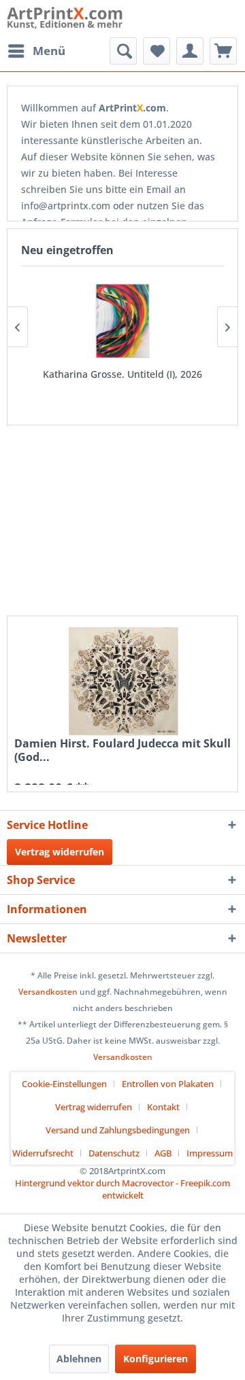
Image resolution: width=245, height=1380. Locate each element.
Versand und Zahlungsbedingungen (118, 1130)
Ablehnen (78, 1358)
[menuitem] (36, 51)
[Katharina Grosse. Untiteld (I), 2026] (122, 320)
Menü (49, 50)
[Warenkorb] (223, 51)
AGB (163, 1153)
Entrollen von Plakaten (168, 1084)
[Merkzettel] (156, 51)
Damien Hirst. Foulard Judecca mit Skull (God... (122, 750)
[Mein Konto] (189, 51)
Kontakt (163, 1107)
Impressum (209, 1153)
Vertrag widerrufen (59, 851)
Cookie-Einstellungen (64, 1084)
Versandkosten (48, 991)
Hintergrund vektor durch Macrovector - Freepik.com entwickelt (122, 1189)
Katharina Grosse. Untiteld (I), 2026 (122, 374)
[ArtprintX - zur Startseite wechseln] (64, 19)
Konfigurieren (155, 1358)
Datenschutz (114, 1153)
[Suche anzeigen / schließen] (123, 51)
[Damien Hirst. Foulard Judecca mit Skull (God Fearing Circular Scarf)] (122, 680)
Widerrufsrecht (43, 1153)
